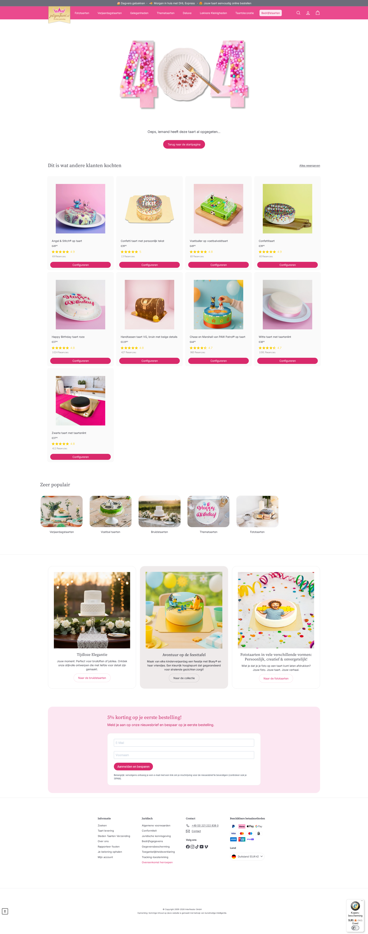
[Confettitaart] (287, 219)
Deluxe (187, 13)
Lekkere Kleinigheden (213, 13)
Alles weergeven (309, 165)
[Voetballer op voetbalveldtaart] (218, 219)
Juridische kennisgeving (156, 836)
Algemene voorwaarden (156, 825)
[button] (5, 911)
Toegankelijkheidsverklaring (158, 851)
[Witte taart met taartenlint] (287, 315)
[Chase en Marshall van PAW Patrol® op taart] (218, 315)
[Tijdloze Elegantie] (92, 610)
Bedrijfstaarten (270, 13)
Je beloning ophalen (110, 851)
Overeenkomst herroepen (157, 862)
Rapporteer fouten (109, 846)
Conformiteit (149, 830)
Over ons (103, 841)
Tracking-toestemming (155, 857)
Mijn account (105, 857)
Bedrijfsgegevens (152, 841)
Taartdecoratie (244, 13)
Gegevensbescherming (156, 846)
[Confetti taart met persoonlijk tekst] (149, 219)
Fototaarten (82, 13)
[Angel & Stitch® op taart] (80, 219)
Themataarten (165, 13)
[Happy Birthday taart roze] (80, 315)
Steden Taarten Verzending (114, 836)
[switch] (355, 928)
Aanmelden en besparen (133, 766)
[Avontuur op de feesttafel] (184, 610)
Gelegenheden (139, 13)
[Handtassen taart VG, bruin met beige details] (149, 315)
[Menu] (362, 901)
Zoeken (102, 825)
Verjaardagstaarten (110, 13)
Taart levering (106, 830)
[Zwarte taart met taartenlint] (80, 411)
